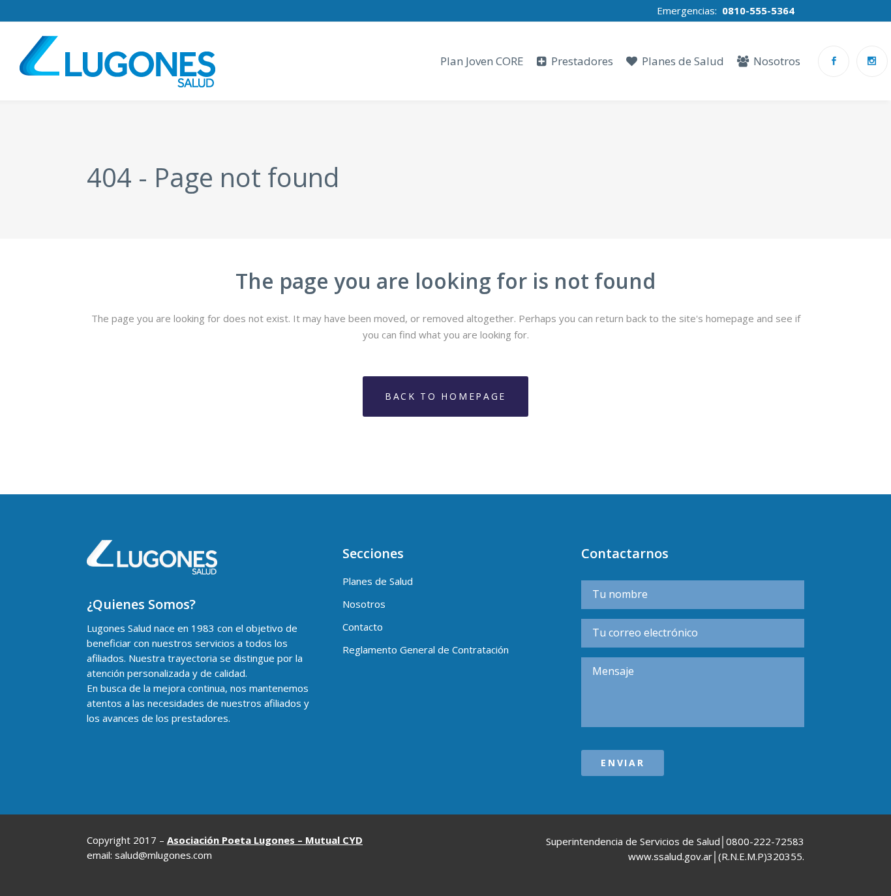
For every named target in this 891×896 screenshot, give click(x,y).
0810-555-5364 (758, 10)
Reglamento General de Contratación (425, 649)
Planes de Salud (377, 581)
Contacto (362, 626)
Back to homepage (445, 396)
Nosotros (363, 603)
